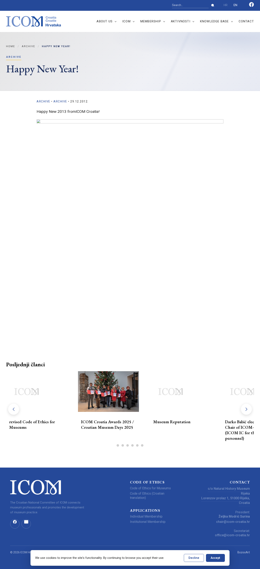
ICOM (126, 21)
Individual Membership (146, 516)
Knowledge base (214, 21)
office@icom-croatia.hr (232, 535)
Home (10, 46)
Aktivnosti (180, 21)
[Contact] (26, 524)
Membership (150, 21)
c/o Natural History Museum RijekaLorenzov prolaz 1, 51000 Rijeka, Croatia (225, 496)
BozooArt (243, 552)
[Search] (213, 5)
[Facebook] (251, 6)
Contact (246, 21)
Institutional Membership (148, 522)
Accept (215, 558)
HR (226, 5)
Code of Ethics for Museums (150, 488)
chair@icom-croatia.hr (233, 522)
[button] (246, 409)
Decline (193, 558)
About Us (104, 21)
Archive (28, 46)
